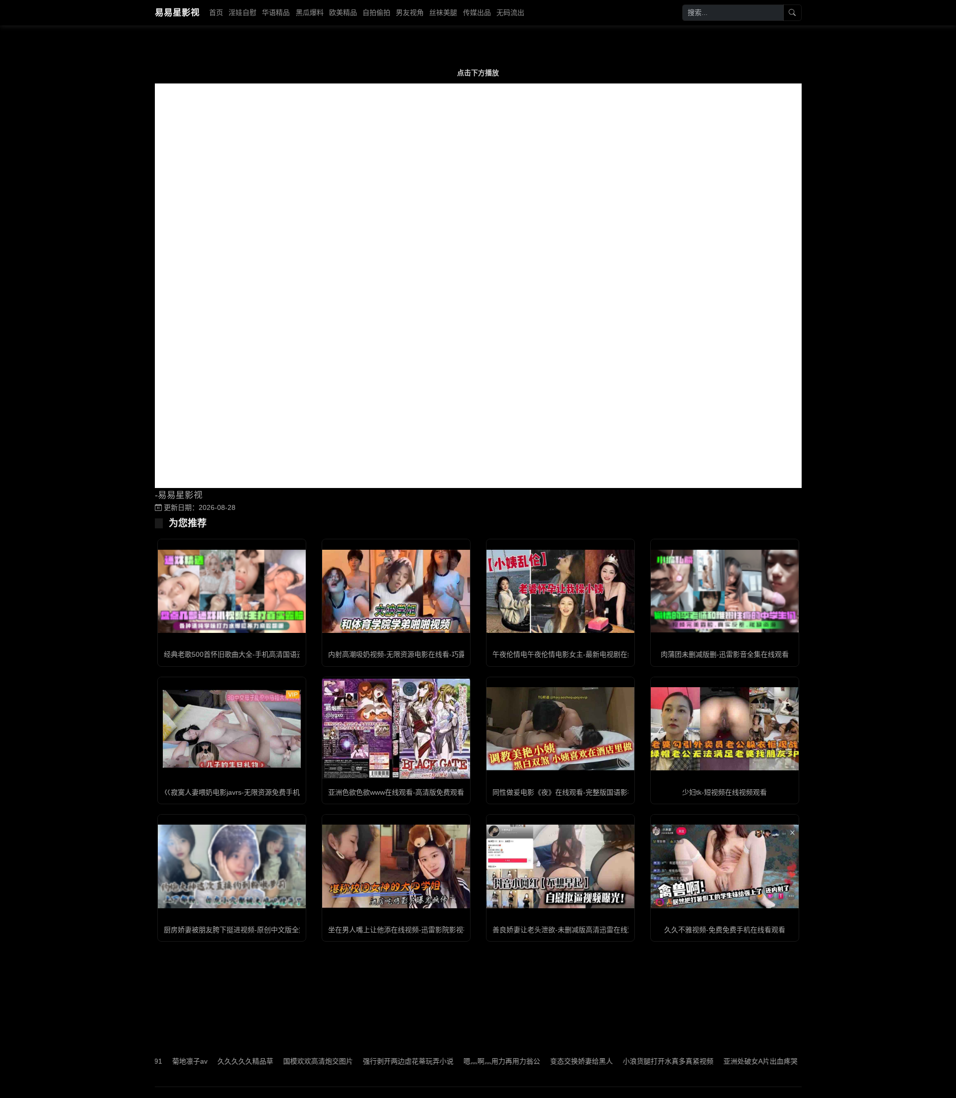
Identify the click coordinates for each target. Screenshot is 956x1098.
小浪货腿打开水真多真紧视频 (633, 1061)
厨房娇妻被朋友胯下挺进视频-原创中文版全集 (235, 930)
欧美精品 (343, 12)
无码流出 (510, 12)
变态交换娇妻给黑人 (546, 1061)
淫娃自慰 (242, 12)
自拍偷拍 (376, 12)
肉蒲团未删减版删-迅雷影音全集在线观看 (725, 654)
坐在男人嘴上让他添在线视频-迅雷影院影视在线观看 (409, 930)
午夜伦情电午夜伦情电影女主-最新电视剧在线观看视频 (577, 654)
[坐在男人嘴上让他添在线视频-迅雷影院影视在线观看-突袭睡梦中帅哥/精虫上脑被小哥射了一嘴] (396, 866)
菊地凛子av (154, 1061)
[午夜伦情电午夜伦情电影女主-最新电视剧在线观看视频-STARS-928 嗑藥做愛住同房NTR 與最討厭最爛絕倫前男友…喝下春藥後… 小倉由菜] (560, 591)
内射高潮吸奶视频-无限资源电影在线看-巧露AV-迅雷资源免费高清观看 (437, 654)
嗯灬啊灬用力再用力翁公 (466, 1061)
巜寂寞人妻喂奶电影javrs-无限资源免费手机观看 (239, 792)
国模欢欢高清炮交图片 (283, 1061)
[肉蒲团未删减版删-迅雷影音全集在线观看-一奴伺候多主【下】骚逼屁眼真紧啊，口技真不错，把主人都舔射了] (725, 591)
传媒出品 (477, 12)
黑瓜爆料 (310, 12)
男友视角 (410, 12)
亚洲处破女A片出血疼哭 (725, 1061)
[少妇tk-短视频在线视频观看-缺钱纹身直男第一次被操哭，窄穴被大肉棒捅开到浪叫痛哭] (725, 728)
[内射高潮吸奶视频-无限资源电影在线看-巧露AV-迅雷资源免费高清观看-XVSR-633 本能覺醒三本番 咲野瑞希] (396, 591)
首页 (216, 12)
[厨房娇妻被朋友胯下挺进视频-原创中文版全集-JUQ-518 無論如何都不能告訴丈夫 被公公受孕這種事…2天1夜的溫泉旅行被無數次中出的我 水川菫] (232, 866)
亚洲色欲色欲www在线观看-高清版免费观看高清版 (406, 792)
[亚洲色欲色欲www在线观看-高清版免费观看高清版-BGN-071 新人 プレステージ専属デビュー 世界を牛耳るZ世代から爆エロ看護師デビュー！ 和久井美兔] (396, 728)
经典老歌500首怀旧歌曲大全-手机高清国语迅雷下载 (244, 654)
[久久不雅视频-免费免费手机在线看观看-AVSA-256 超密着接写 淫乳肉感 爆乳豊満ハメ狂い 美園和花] (725, 866)
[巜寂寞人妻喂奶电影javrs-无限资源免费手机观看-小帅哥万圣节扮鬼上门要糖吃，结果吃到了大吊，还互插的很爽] (232, 728)
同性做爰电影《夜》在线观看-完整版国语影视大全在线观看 (584, 792)
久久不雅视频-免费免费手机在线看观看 (724, 930)
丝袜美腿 (443, 12)
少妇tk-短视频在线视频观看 (724, 792)
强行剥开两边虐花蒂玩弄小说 (373, 1061)
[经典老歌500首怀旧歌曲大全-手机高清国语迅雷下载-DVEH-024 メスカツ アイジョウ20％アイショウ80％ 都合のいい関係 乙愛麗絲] (232, 591)
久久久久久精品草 (210, 1061)
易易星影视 (177, 12)
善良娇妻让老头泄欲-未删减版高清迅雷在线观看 (566, 930)
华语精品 (276, 12)
